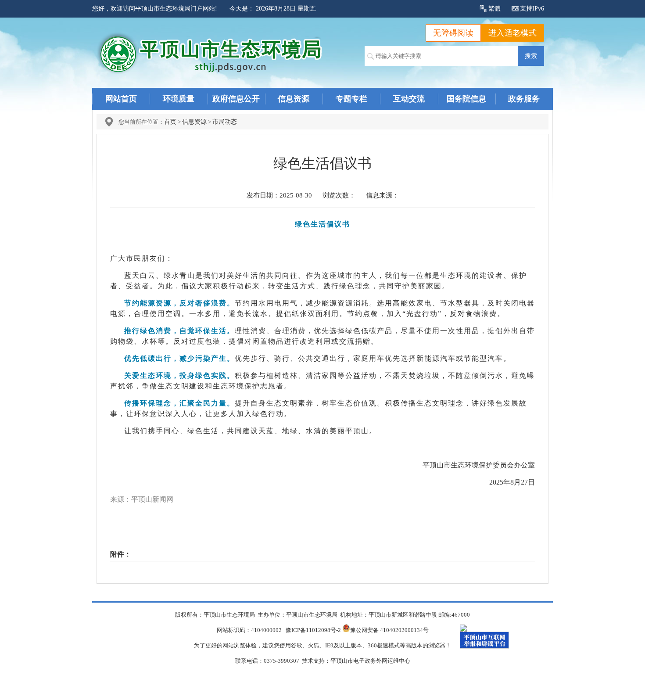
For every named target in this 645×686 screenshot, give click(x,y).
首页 (170, 122)
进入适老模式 (512, 33)
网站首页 (121, 98)
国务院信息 (466, 98)
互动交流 (409, 98)
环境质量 (178, 98)
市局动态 (224, 122)
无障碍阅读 (453, 33)
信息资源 (293, 98)
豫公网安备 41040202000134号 (389, 630)
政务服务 (524, 98)
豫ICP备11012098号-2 (313, 630)
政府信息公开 (236, 98)
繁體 (494, 8)
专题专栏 (351, 98)
